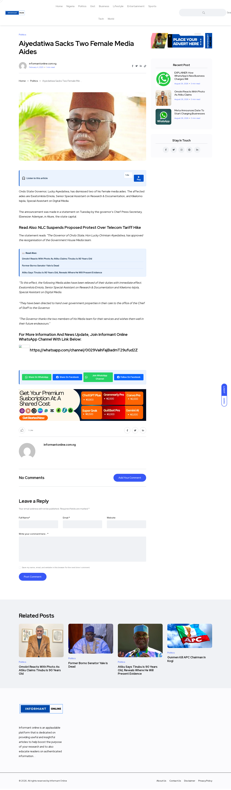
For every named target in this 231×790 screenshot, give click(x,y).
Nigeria (70, 6)
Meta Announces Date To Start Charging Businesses (189, 112)
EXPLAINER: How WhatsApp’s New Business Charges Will (189, 76)
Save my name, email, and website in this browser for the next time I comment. (56, 567)
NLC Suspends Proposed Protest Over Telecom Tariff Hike (89, 227)
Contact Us (175, 780)
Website (111, 517)
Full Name (24, 517)
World (111, 18)
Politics (82, 6)
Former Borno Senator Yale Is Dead (40, 265)
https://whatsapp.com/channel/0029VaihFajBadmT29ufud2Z (84, 350)
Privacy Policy (205, 780)
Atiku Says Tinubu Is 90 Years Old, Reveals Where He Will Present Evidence (62, 272)
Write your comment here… (33, 533)
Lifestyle (118, 6)
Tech (101, 18)
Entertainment (136, 6)
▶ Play (139, 178)
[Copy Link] (145, 66)
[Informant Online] (15, 12)
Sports (152, 6)
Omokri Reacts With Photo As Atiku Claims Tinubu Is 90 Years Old (57, 258)
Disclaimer (189, 780)
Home (59, 6)
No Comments (31, 477)
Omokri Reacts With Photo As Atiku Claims (189, 93)
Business (104, 6)
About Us (161, 780)
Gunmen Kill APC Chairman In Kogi (186, 659)
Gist (92, 6)
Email (66, 517)
